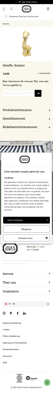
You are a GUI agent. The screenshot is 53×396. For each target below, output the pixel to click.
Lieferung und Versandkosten (15, 343)
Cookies (6, 330)
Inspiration (11, 291)
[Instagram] (4, 313)
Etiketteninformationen (20, 127)
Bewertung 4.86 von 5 (27, 2)
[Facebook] (17, 313)
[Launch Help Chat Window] (47, 382)
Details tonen (25, 238)
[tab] (26, 110)
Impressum (7, 356)
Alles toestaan (15, 220)
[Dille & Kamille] (26, 8)
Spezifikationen (14, 118)
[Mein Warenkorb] (48, 9)
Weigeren (26, 229)
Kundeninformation (11, 349)
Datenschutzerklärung (12, 323)
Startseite (6, 24)
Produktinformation (17, 110)
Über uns (9, 282)
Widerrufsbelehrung (11, 336)
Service (8, 273)
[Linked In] (24, 313)
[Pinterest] (11, 313)
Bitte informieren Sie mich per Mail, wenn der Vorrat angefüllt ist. (26, 83)
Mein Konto (11, 9)
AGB (5, 363)
